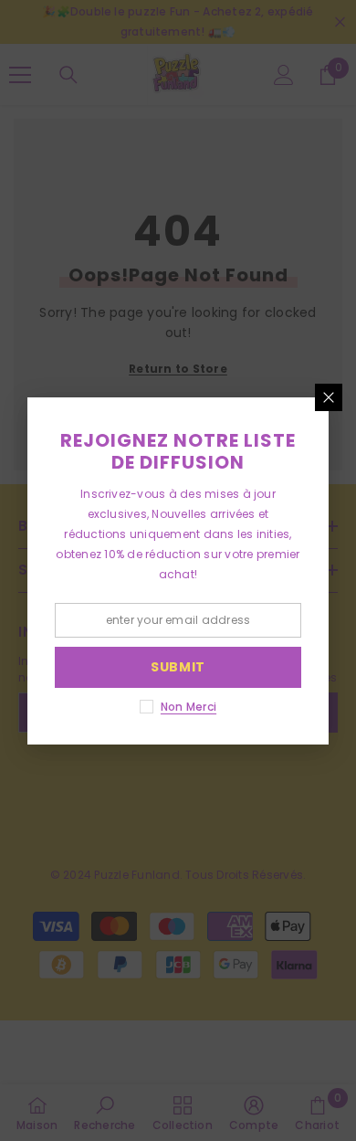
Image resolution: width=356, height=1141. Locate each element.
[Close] (328, 397)
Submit (178, 667)
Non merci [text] (188, 706)
